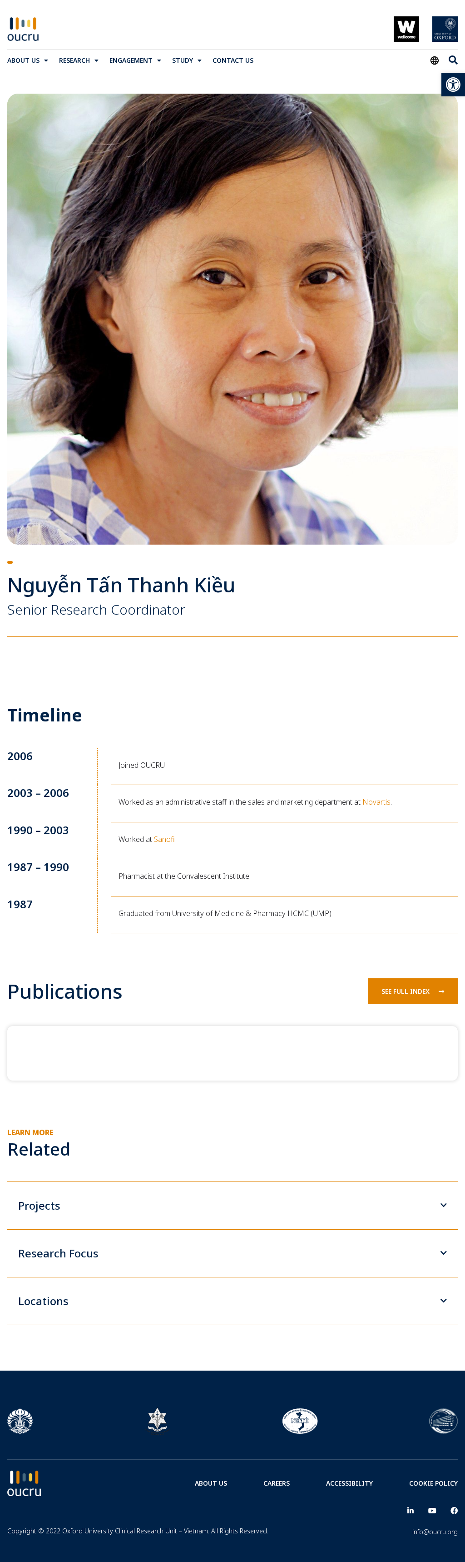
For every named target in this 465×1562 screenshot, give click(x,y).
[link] (453, 84)
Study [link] (182, 60)
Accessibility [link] (349, 1483)
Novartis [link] (376, 802)
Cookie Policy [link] (433, 1483)
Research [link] (74, 60)
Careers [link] (276, 1483)
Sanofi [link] (164, 839)
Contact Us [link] (233, 60)
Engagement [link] (131, 60)
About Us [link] (23, 60)
